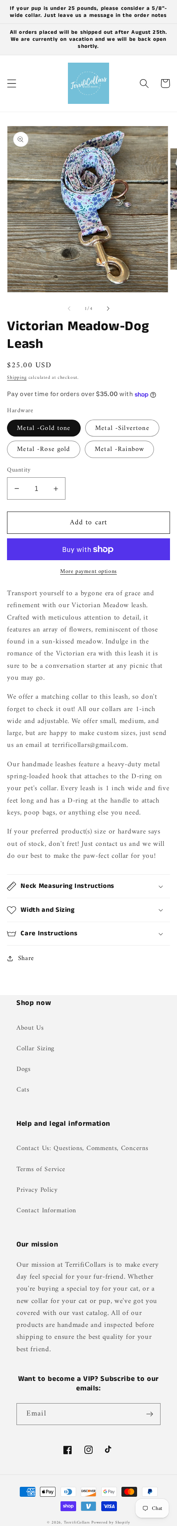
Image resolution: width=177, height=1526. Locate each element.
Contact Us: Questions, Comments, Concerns (82, 1148)
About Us (30, 1028)
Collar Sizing (35, 1048)
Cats (23, 1090)
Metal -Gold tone (43, 428)
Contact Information (46, 1210)
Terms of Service (40, 1169)
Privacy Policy (37, 1190)
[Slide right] (108, 309)
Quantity (19, 470)
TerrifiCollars (77, 1522)
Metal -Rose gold (43, 449)
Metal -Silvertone (122, 428)
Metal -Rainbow (119, 449)
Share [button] (26, 958)
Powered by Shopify (110, 1522)
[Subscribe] (149, 1414)
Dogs (23, 1069)
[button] (11, 83)
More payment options (88, 572)
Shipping (16, 377)
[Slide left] (69, 309)
